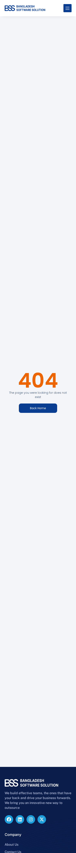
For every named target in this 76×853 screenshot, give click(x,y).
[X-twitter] (41, 819)
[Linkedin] (20, 819)
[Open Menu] (67, 8)
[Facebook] (9, 819)
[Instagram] (31, 819)
